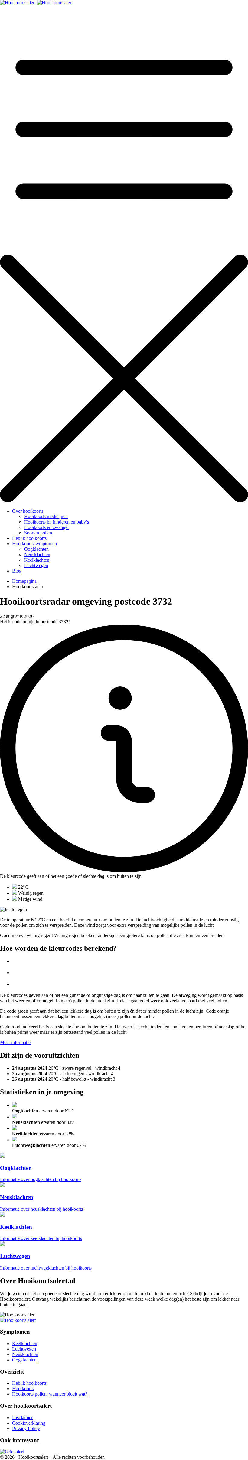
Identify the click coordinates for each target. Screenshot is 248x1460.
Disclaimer (22, 1417)
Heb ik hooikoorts (29, 538)
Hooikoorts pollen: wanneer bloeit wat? (49, 1394)
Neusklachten (37, 554)
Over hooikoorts (27, 511)
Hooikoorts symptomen (34, 543)
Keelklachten (36, 560)
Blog (16, 570)
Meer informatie (15, 1042)
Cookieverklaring (28, 1423)
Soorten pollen (38, 532)
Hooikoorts (23, 1388)
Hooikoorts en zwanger (46, 527)
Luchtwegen (36, 565)
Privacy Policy (26, 1428)
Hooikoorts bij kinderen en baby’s (56, 521)
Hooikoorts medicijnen (46, 516)
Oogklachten (36, 549)
